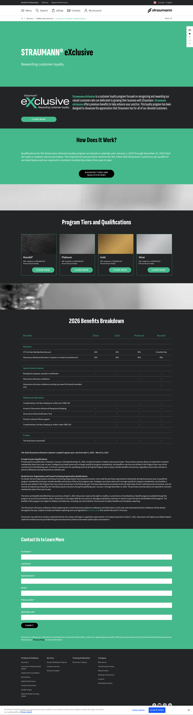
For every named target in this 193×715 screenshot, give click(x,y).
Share (167, 18)
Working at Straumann (106, 675)
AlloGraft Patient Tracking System (30, 695)
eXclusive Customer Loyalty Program (71, 18)
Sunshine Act (93, 510)
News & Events (103, 671)
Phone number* (28, 600)
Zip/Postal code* (28, 612)
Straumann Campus (79, 662)
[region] (96, 710)
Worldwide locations (105, 683)
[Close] (189, 710)
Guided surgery (26, 690)
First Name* (26, 551)
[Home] (22, 18)
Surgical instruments (28, 685)
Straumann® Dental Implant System (31, 667)
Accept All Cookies (157, 710)
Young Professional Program (57, 662)
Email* (24, 588)
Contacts (101, 679)
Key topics (24, 662)
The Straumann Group (106, 666)
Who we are (102, 662)
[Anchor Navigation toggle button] (189, 30)
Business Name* (28, 575)
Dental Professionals (29, 2)
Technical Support (53, 671)
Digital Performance (59, 2)
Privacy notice (26, 712)
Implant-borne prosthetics (30, 673)
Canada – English (165, 2)
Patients (45, 2)
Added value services (44, 18)
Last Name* (26, 563)
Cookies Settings (138, 710)
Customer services (53, 666)
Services (29, 18)
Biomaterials (25, 677)
